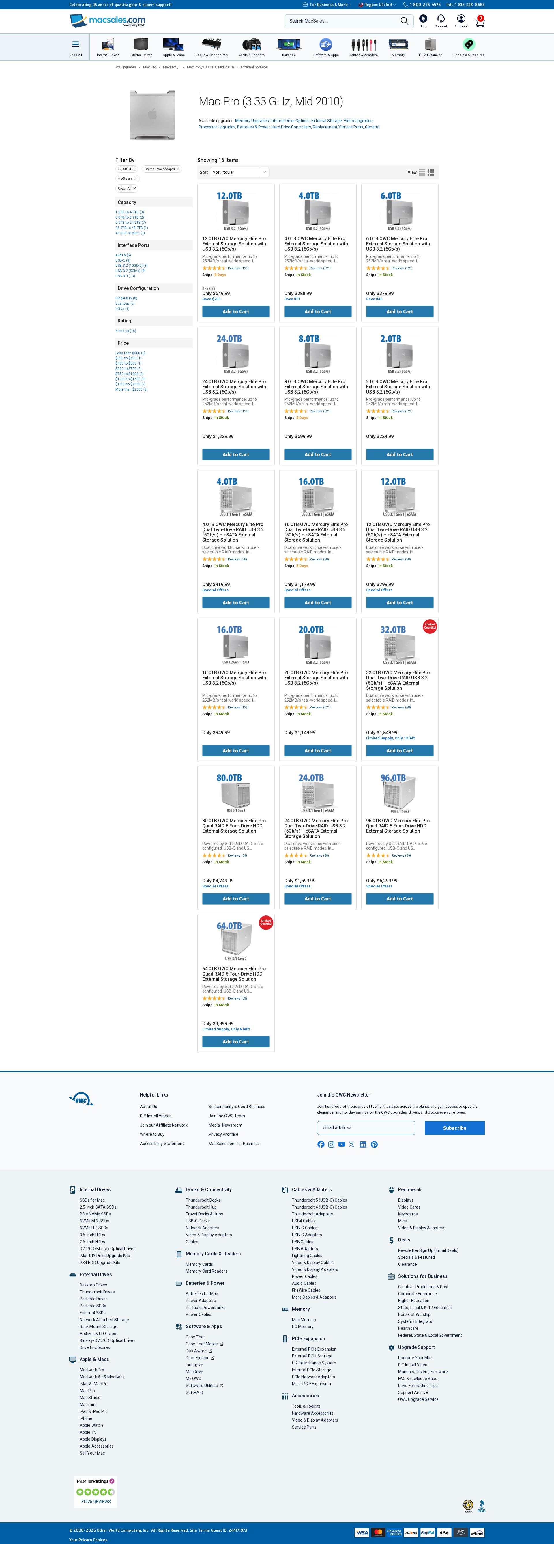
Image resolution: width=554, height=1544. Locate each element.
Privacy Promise (223, 1134)
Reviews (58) (237, 559)
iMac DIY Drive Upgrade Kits (105, 1255)
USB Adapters (305, 1248)
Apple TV (88, 1432)
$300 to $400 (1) (128, 358)
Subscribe (454, 1128)
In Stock (303, 275)
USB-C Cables (304, 1228)
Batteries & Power (253, 127)
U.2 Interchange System (314, 1363)
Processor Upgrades (217, 127)
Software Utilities (202, 1385)
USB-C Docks (198, 1221)
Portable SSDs (93, 1306)
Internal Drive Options (290, 120)
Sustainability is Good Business (237, 1106)
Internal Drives (95, 1189)
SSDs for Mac (92, 1200)
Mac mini (88, 1404)
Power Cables (198, 1314)
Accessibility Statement (162, 1143)
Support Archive (413, 1392)
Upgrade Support (416, 1347)
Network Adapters (202, 1228)
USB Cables (302, 1241)
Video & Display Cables (313, 1262)
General (372, 127)
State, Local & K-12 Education (425, 1307)
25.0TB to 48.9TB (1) (131, 228)
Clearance (407, 1264)
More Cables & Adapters (314, 1297)
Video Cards (409, 1207)
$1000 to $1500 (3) (130, 379)
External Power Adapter (159, 169)
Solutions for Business (423, 1276)
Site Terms (200, 1530)
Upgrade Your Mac (415, 1357)
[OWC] (107, 21)
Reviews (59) (237, 855)
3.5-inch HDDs (92, 1234)
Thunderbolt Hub (201, 1207)
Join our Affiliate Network (163, 1125)
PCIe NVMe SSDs (95, 1214)
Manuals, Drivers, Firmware (423, 1371)
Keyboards (408, 1214)
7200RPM (124, 169)
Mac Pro (149, 67)
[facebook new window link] (321, 1144)
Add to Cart (236, 312)
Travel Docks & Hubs (204, 1214)
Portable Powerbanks (206, 1307)
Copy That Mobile (202, 1344)
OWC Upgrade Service (418, 1399)
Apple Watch (91, 1425)
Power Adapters (201, 1300)
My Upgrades (125, 67)
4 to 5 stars (125, 178)
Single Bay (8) (126, 298)
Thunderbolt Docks (203, 1200)
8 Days (220, 275)
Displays (405, 1200)
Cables (192, 1241)
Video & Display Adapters (209, 1234)
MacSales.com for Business (234, 1143)
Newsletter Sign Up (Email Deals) (428, 1250)
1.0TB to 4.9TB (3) (129, 212)
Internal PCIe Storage (311, 1370)
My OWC (193, 1378)
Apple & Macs (94, 1359)
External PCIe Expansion (314, 1349)
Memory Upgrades (252, 120)
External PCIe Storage (312, 1356)
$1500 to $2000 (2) (130, 384)
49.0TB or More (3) (130, 233)
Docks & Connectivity (209, 1189)
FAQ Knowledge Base (417, 1378)
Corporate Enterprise (417, 1293)
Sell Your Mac (92, 1453)
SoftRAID (194, 1392)
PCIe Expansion (308, 1338)
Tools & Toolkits (306, 1406)
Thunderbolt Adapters (312, 1214)
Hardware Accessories (313, 1413)
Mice (402, 1221)
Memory (301, 1309)
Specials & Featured (416, 1257)
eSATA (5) (123, 255)
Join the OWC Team (227, 1116)
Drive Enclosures (95, 1347)
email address (337, 1127)
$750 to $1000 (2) (129, 374)
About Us (148, 1106)
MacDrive (194, 1371)
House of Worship (414, 1314)
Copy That (195, 1337)
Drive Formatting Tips (418, 1385)
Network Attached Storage (104, 1319)
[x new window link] (352, 1144)
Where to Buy (152, 1134)
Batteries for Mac (202, 1293)
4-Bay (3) (122, 309)
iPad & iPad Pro (94, 1411)
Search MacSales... (308, 21)
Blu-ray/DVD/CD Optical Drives (108, 1340)
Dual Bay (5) (125, 303)
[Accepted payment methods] (419, 1533)
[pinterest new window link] (374, 1144)
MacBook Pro (92, 1370)
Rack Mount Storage (98, 1326)
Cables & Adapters (312, 1189)
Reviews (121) (238, 268)
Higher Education (413, 1300)
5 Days (302, 417)
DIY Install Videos (155, 1116)
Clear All (124, 189)
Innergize (194, 1364)
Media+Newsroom (225, 1125)
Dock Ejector (197, 1357)
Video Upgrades (358, 120)
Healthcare (408, 1328)
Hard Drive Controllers (291, 127)
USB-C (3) (122, 260)
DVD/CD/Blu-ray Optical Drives (108, 1248)
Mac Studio (90, 1397)
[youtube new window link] (341, 1144)
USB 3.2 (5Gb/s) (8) (130, 271)
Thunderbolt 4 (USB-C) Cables (319, 1207)
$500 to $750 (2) (128, 369)
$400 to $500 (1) (128, 363)
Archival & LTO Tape (98, 1333)
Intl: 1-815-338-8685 (465, 4)
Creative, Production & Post (423, 1286)
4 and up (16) (125, 331)
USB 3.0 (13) (125, 276)
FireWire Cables (306, 1290)
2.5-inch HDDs (92, 1241)
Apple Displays (93, 1439)
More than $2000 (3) (131, 389)
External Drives (96, 1274)
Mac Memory (304, 1319)
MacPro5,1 (171, 67)
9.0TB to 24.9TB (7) (130, 223)
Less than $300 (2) (130, 353)
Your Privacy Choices (88, 1539)
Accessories (305, 1395)
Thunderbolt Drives (97, 1292)
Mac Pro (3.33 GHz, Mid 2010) (210, 67)
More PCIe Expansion (311, 1383)
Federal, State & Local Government (430, 1335)
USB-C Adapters (307, 1234)
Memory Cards (199, 1264)
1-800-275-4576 (425, 4)
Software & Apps (204, 1326)
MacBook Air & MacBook (102, 1377)
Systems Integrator (416, 1321)
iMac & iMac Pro (94, 1383)
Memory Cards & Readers (213, 1253)
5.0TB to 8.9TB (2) (129, 217)
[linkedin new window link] (363, 1144)
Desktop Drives (93, 1285)
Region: (378, 4)
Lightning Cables (307, 1255)
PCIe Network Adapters (313, 1377)
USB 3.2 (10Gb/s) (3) (131, 266)
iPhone (86, 1418)
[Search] (405, 22)
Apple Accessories (97, 1446)
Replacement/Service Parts (338, 127)
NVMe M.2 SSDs (94, 1221)
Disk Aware (196, 1351)
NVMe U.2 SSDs (94, 1228)
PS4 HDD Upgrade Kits (100, 1262)
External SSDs (93, 1312)
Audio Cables (304, 1283)
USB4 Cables (304, 1221)
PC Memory (303, 1326)
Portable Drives (94, 1299)
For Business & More (329, 4)
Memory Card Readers (206, 1271)
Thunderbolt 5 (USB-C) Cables (319, 1200)
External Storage (326, 120)
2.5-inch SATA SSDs (98, 1207)
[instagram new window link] (331, 1144)
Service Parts (304, 1427)
